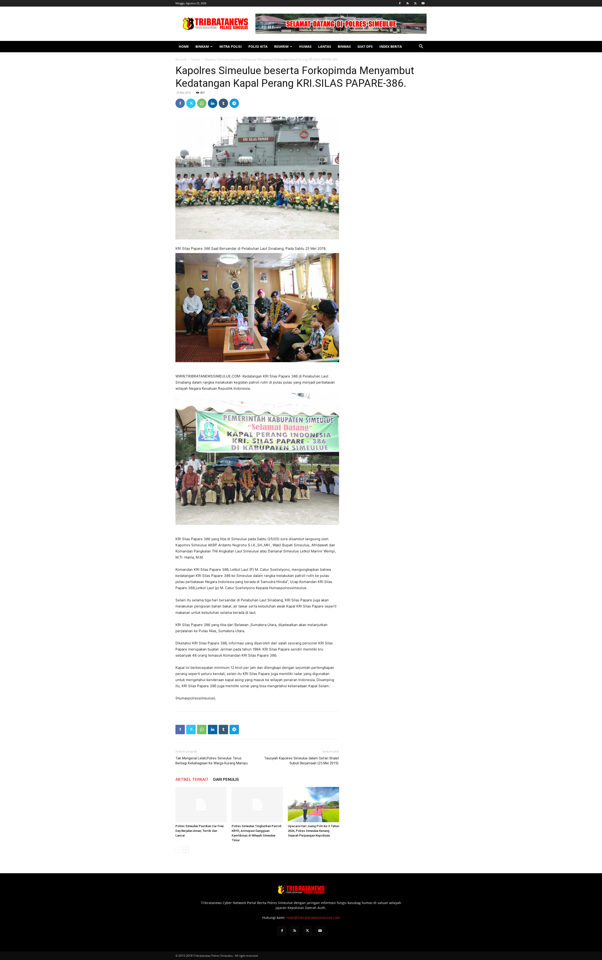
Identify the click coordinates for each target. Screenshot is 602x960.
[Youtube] (423, 3)
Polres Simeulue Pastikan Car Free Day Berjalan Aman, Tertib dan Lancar (199, 830)
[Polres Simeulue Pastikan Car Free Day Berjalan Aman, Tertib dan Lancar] (201, 804)
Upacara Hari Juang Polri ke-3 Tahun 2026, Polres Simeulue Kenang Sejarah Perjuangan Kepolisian (313, 830)
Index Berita (390, 46)
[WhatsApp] (201, 103)
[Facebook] (399, 3)
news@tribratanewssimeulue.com (313, 917)
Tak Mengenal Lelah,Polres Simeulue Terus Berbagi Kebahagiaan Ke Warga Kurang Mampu (211, 760)
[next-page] (186, 850)
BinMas (344, 46)
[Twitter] (415, 3)
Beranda (181, 59)
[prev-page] (178, 850)
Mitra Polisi (230, 46)
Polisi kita (258, 46)
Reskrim (281, 46)
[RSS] (407, 3)
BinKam (202, 46)
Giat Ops (365, 46)
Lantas (324, 46)
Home (184, 46)
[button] (421, 47)
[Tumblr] (223, 103)
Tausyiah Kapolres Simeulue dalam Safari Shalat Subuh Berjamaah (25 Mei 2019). (301, 760)
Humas (305, 46)
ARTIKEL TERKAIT (192, 779)
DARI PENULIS (226, 779)
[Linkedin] (212, 103)
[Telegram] (234, 103)
